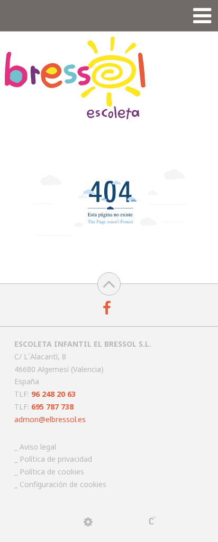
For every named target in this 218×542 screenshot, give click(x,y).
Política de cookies (52, 472)
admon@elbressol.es (50, 419)
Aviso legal (38, 447)
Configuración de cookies (63, 484)
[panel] (88, 522)
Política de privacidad (56, 459)
